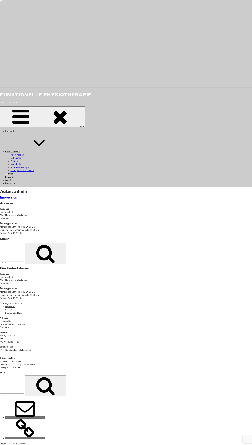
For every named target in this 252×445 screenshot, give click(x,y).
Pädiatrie (14, 161)
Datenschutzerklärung (14, 313)
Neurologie (15, 164)
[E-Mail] (25, 417)
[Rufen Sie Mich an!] (25, 438)
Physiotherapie (12, 152)
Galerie (8, 180)
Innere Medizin (17, 155)
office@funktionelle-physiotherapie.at (15, 350)
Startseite (10, 131)
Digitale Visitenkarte (13, 303)
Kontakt (9, 177)
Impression (8, 197)
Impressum (10, 307)
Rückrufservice (11, 310)
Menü (82, 126)
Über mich (10, 183)
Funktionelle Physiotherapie (46, 95)
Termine (9, 174)
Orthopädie (15, 158)
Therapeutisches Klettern (22, 170)
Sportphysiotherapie (19, 167)
